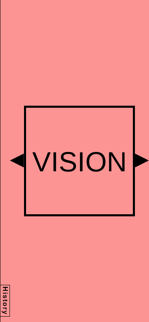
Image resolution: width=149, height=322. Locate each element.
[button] (17, 161)
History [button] (5, 300)
